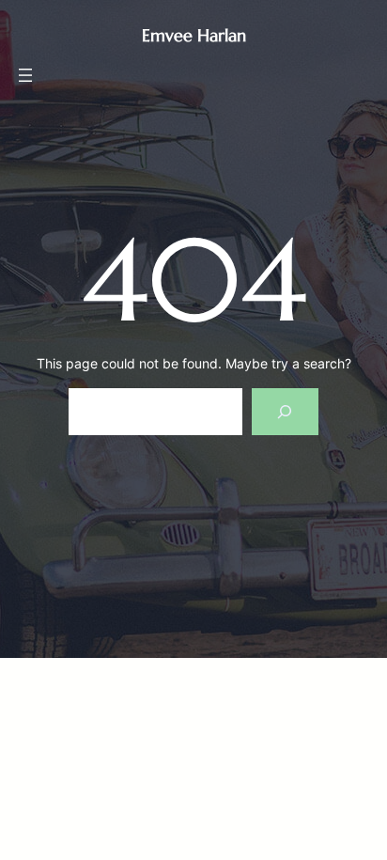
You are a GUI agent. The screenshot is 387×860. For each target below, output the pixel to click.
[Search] (285, 411)
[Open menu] (25, 75)
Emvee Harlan (194, 35)
